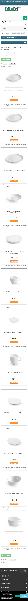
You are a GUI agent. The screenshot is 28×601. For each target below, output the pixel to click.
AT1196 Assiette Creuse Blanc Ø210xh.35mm (14, 212)
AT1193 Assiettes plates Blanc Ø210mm (14, 90)
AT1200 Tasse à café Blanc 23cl (14, 372)
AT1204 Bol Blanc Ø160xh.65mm (14, 493)
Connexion (24, 1)
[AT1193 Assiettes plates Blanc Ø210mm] (14, 78)
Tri (1, 53)
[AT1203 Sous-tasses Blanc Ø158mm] (14, 441)
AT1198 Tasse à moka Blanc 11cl (14, 292)
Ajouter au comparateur (20, 104)
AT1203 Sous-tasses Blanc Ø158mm (14, 453)
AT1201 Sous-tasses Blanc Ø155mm (14, 413)
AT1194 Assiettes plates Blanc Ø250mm (14, 130)
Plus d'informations (24, 596)
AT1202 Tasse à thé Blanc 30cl (14, 534)
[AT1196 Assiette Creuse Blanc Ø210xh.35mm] (14, 199)
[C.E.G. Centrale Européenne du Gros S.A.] (14, 9)
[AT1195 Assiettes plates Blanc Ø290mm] (14, 159)
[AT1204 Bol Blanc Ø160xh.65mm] (14, 481)
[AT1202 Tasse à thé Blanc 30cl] (14, 522)
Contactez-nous (18, 1)
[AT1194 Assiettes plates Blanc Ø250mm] (14, 118)
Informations (6, 42)
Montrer (3, 55)
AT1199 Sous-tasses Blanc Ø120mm (14, 332)
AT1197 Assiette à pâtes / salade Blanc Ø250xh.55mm (14, 252)
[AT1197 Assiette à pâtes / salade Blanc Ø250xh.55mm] (14, 239)
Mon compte (5, 588)
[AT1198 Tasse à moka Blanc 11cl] (14, 280)
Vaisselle (7, 33)
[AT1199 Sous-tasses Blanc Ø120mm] (14, 320)
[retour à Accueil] (2, 33)
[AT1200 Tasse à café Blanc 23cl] (14, 360)
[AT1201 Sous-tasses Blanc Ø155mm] (14, 401)
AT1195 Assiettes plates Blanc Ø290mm (14, 170)
